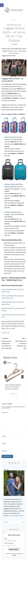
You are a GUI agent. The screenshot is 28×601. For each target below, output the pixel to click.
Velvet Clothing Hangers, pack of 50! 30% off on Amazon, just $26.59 (13, 387)
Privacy (17, 529)
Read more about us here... (16, 515)
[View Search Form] (15, 20)
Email (4, 443)
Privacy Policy (15, 53)
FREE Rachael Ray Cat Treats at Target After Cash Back (20, 343)
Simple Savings (17, 24)
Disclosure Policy (13, 51)
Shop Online (10, 24)
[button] (2, 5)
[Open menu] (13, 20)
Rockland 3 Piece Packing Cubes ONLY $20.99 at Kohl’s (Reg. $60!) (7, 343)
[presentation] (14, 371)
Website (4, 451)
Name (4, 436)
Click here (8, 328)
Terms (13, 529)
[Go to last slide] (5, 376)
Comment (5, 412)
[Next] (22, 376)
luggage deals (5, 332)
